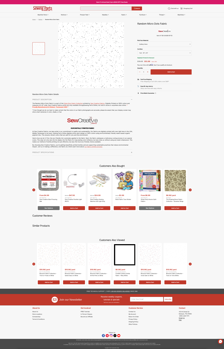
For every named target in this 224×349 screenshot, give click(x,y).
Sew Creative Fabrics (97, 103)
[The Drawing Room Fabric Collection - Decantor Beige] (175, 190)
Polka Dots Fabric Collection (73, 103)
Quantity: (140, 68)
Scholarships (36, 316)
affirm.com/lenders (121, 343)
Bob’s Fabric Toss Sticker (123, 199)
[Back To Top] (221, 346)
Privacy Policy (133, 319)
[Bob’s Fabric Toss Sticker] (124, 190)
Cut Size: (140, 49)
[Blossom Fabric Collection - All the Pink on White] (99, 264)
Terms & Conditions (38, 319)
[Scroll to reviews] (164, 27)
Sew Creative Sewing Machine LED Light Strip (97, 200)
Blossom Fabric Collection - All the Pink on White (98, 274)
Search (138, 8)
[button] (186, 8)
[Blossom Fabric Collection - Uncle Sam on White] (150, 264)
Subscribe (168, 299)
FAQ (180, 320)
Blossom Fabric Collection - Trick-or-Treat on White (48, 274)
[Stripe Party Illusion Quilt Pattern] (150, 190)
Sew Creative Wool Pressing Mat (48, 200)
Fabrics (40, 19)
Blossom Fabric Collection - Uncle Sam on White (149, 274)
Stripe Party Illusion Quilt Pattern (148, 200)
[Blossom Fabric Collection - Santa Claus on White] (74, 264)
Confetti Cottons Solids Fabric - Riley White (122, 274)
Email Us (182, 318)
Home (34, 19)
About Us (35, 311)
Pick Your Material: (142, 40)
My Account (132, 314)
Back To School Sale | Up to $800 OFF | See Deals (112, 2)
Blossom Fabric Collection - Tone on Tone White (174, 274)
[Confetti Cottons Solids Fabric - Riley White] (124, 264)
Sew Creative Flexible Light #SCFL (73, 200)
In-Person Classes (86, 314)
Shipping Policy (133, 322)
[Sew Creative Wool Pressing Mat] (48, 190)
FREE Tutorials (85, 311)
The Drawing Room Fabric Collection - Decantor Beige (174, 200)
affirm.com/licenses (126, 344)
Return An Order (134, 316)
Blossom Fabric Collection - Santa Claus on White (73, 274)
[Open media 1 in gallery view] (128, 26)
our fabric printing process (93, 147)
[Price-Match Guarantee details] (155, 93)
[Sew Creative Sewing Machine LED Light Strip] (99, 190)
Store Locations (37, 314)
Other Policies (133, 324)
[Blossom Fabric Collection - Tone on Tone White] (175, 264)
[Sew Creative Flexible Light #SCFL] (74, 190)
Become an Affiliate (87, 316)
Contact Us (132, 311)
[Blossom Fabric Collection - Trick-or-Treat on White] (48, 264)
